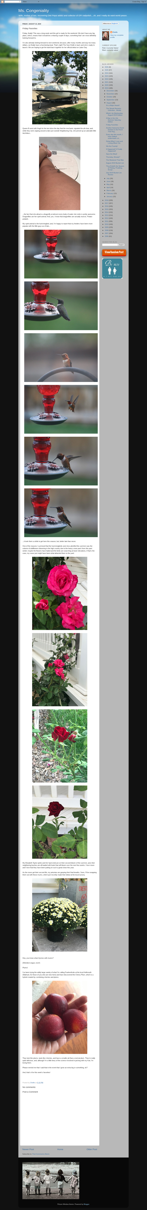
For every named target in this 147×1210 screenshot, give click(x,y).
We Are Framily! (112, 146)
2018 (107, 200)
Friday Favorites (112, 125)
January (110, 196)
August (109, 103)
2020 (107, 85)
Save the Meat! (111, 154)
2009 (107, 227)
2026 (107, 67)
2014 (107, 212)
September (111, 100)
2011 (107, 221)
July (108, 178)
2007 (107, 233)
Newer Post (28, 1149)
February (110, 193)
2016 (107, 206)
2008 (107, 230)
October (110, 97)
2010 (107, 224)
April (108, 187)
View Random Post (114, 252)
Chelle (115, 32)
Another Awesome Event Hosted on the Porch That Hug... (115, 129)
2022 (107, 79)
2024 (107, 73)
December (111, 91)
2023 (107, 76)
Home (60, 1149)
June (109, 181)
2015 (107, 209)
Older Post (92, 1149)
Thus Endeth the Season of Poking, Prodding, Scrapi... (115, 168)
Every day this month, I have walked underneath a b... (114, 136)
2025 (107, 70)
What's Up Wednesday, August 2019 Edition (114, 114)
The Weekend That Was (115, 160)
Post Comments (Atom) (40, 1154)
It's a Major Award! (113, 105)
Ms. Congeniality (33, 10)
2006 (107, 236)
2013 (107, 215)
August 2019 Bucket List (115, 163)
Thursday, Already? (113, 157)
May (108, 184)
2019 (107, 88)
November (111, 94)
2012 (107, 218)
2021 (107, 82)
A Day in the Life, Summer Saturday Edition (113, 120)
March (109, 190)
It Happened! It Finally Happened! (114, 150)
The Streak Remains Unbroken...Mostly (113, 109)
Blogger (86, 1204)
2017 (107, 203)
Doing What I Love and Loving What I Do (114, 142)
